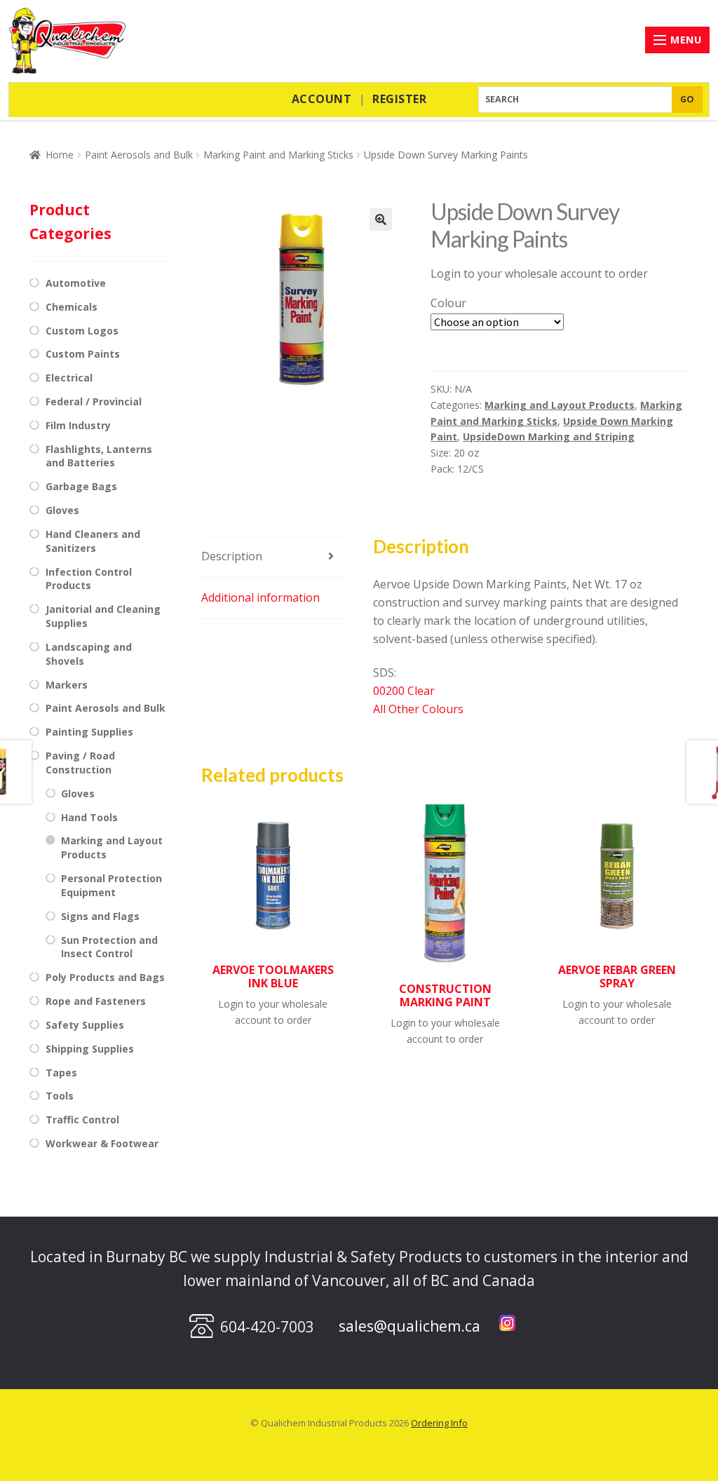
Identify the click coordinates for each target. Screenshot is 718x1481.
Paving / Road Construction (80, 762)
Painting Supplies (89, 731)
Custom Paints (83, 353)
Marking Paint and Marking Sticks (278, 154)
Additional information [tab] (260, 597)
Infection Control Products (89, 579)
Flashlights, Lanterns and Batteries (99, 456)
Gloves (62, 510)
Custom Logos (82, 330)
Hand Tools (89, 817)
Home (60, 154)
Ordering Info (439, 1422)
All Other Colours (418, 709)
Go (687, 99)
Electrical (69, 377)
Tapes (61, 1072)
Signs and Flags (100, 916)
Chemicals (71, 306)
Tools (60, 1095)
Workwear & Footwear (102, 1143)
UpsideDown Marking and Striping (549, 436)
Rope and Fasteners (96, 1001)
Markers (67, 684)
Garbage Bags (81, 486)
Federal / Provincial (94, 401)
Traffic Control (82, 1119)
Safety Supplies (85, 1025)
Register (399, 99)
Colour (448, 303)
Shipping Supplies (90, 1048)
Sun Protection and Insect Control (109, 947)
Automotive (76, 283)
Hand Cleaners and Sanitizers (93, 541)
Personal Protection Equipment (111, 885)
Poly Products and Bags (105, 977)
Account (322, 99)
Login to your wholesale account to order (539, 273)
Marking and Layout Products (560, 405)
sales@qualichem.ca (409, 1326)
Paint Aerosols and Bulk (139, 154)
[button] (381, 219)
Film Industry (78, 425)
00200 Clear (404, 690)
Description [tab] (231, 556)
